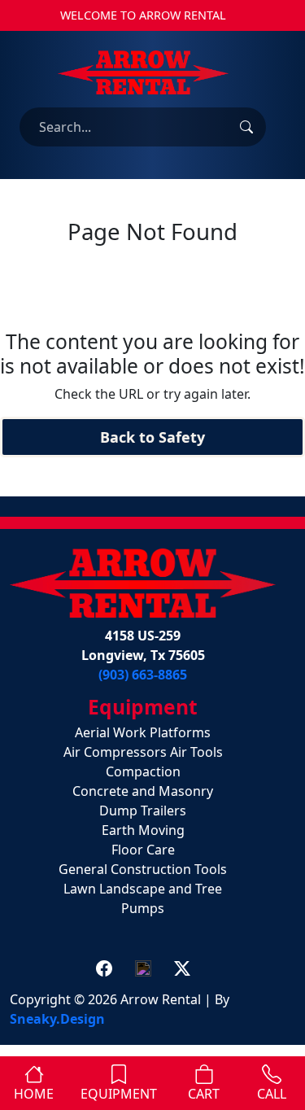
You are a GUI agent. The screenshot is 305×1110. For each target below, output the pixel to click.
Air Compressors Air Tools (143, 752)
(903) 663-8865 (142, 675)
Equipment (119, 1094)
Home (34, 1094)
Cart (204, 1094)
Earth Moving (143, 830)
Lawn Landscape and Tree (142, 889)
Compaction (143, 771)
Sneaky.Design (57, 1019)
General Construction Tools (143, 869)
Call (271, 1094)
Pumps (142, 908)
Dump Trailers (142, 810)
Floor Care (143, 850)
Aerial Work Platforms (143, 732)
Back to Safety (152, 437)
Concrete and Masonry (142, 791)
